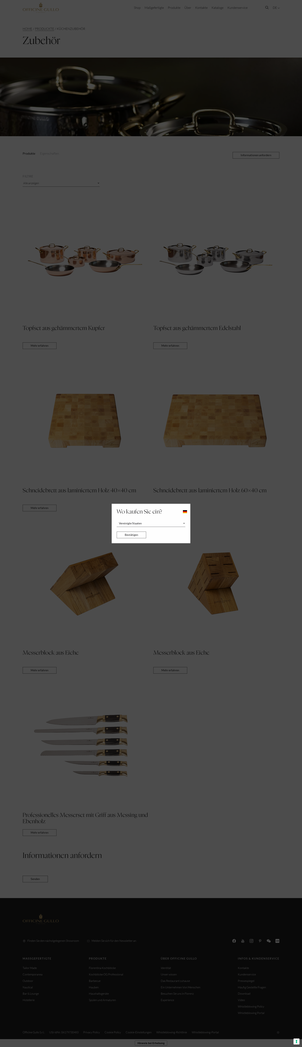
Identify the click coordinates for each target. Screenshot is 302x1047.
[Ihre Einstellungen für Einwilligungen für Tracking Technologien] (296, 1041)
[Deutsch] (185, 511)
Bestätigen (131, 534)
